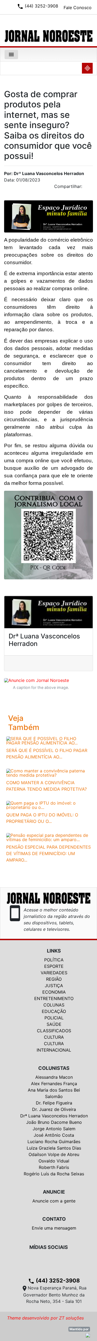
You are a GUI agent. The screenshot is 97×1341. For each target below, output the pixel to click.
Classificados (54, 1030)
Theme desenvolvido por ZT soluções (45, 1318)
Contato (54, 1219)
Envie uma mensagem (54, 1228)
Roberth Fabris (54, 1167)
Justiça (54, 985)
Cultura (54, 1037)
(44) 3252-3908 (54, 1280)
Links (54, 951)
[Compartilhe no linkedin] (86, 188)
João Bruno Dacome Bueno (54, 1122)
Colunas (53, 1005)
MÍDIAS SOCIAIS (48, 1247)
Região (54, 979)
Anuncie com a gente (53, 1201)
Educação (54, 1011)
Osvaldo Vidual (54, 1161)
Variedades (54, 972)
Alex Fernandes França (54, 1083)
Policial (54, 1017)
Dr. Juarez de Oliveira (54, 1109)
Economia (54, 992)
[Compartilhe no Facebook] (91, 188)
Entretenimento (54, 998)
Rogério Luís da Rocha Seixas (54, 1173)
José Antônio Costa (54, 1135)
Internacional (54, 1050)
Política (54, 959)
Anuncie (54, 1192)
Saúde (54, 1024)
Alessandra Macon (54, 1077)
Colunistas (54, 1068)
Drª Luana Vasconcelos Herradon (54, 1115)
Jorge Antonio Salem (54, 1128)
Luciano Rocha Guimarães (53, 1141)
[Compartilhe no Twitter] (89, 188)
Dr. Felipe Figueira (54, 1103)
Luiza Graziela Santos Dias (54, 1148)
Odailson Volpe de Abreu (54, 1154)
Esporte (54, 966)
